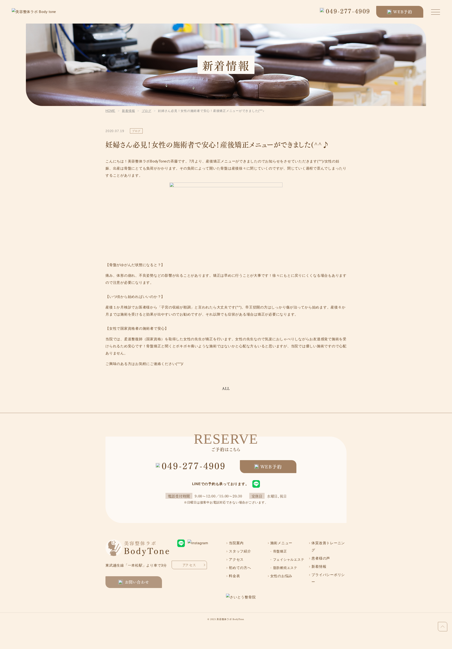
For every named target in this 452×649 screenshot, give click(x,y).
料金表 (234, 576)
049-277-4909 (348, 11)
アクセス (189, 565)
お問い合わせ (137, 582)
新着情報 (318, 566)
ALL (226, 388)
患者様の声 (320, 558)
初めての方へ (240, 568)
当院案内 (236, 543)
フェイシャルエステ (288, 559)
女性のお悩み (281, 576)
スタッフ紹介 (240, 551)
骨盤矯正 (280, 551)
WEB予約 (402, 11)
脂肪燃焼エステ (285, 568)
